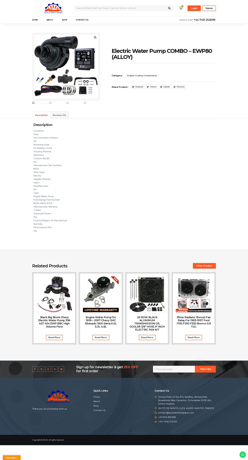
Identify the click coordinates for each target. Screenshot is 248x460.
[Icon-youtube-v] (61, 369)
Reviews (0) (59, 115)
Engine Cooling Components (142, 75)
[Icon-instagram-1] (48, 369)
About (49, 20)
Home (35, 20)
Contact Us (82, 20)
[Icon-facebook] (35, 369)
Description (41, 115)
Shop (64, 20)
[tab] (41, 115)
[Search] (169, 8)
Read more (54, 337)
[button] (138, 87)
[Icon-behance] (55, 369)
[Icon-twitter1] (41, 369)
